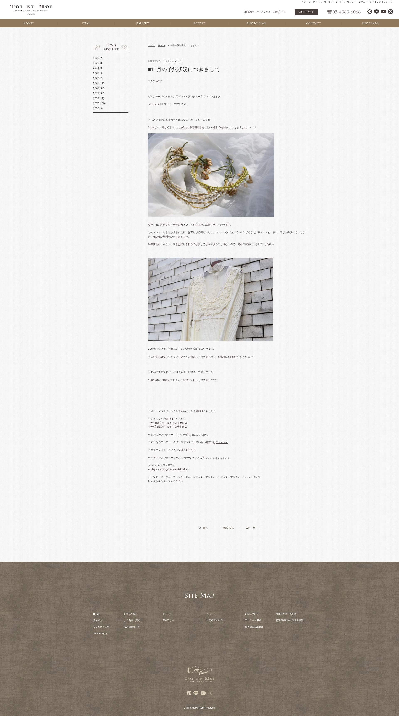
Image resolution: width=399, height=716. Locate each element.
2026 (96, 58)
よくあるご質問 (132, 620)
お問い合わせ (252, 614)
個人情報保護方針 (254, 627)
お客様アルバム (215, 620)
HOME (151, 45)
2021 (96, 83)
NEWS (161, 45)
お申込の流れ (131, 614)
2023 (96, 73)
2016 (96, 108)
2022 (96, 78)
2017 (96, 103)
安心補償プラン (132, 627)
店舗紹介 (97, 620)
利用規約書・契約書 (286, 614)
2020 (96, 88)
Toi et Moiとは (100, 633)
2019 (96, 93)
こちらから (202, 434)
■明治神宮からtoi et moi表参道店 (168, 422)
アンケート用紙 (253, 620)
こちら (207, 411)
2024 (96, 68)
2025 (96, 63)
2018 (96, 98)
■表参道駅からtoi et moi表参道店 (168, 426)
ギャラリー (168, 620)
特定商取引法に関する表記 (289, 620)
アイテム (167, 614)
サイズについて (101, 627)
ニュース (211, 614)
